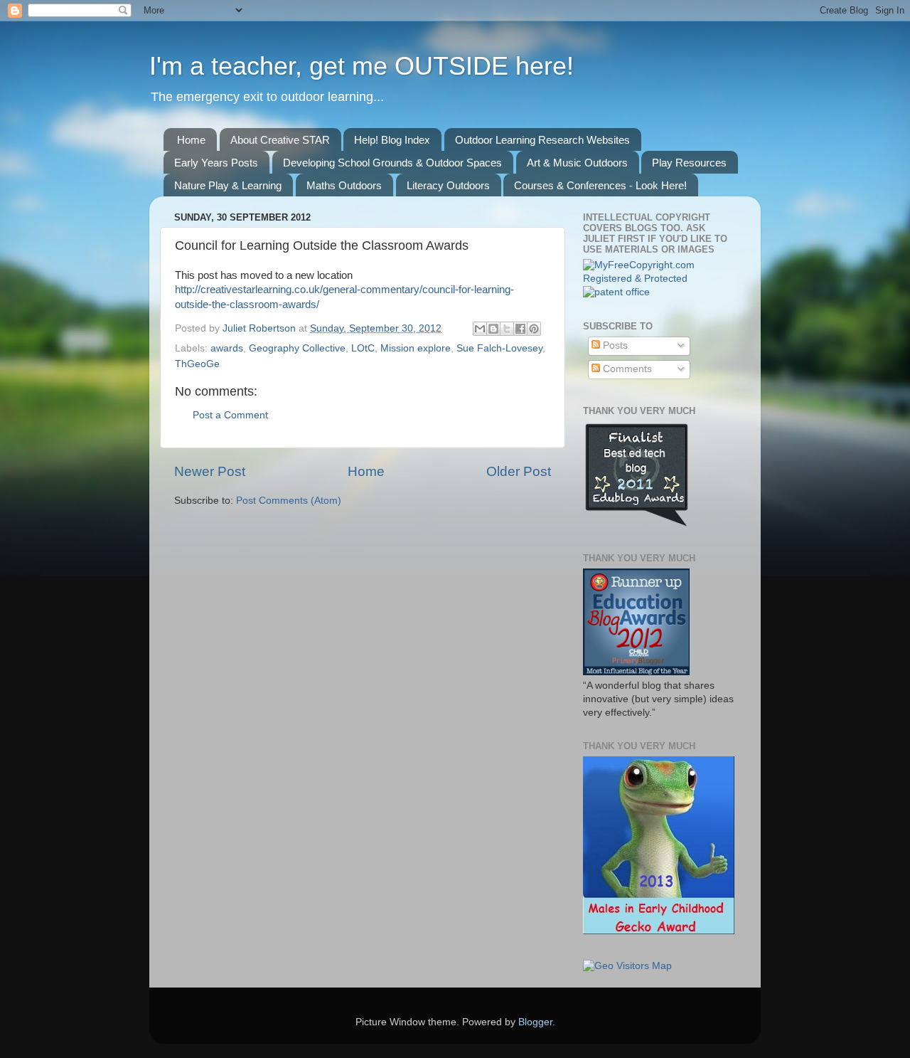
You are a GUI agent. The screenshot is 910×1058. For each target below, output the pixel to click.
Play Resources (689, 163)
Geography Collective (297, 348)
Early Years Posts (216, 163)
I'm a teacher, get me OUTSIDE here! (361, 65)
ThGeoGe (197, 364)
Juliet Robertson (261, 328)
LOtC (363, 348)
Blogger (535, 1022)
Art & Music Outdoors (577, 163)
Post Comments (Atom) (288, 500)
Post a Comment (230, 415)
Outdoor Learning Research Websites (542, 140)
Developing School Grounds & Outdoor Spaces (392, 163)
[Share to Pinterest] (534, 329)
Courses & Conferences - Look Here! (600, 185)
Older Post (518, 471)
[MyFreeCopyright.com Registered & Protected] (659, 278)
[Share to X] (507, 329)
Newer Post (209, 471)
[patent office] (616, 292)
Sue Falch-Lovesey (499, 348)
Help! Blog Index (392, 140)
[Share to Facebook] (520, 329)
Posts (614, 345)
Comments (626, 369)
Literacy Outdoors (448, 185)
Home (191, 140)
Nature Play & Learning (228, 185)
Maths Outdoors (344, 185)
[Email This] (480, 329)
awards (226, 348)
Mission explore (415, 348)
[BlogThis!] (493, 329)
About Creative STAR (280, 140)
